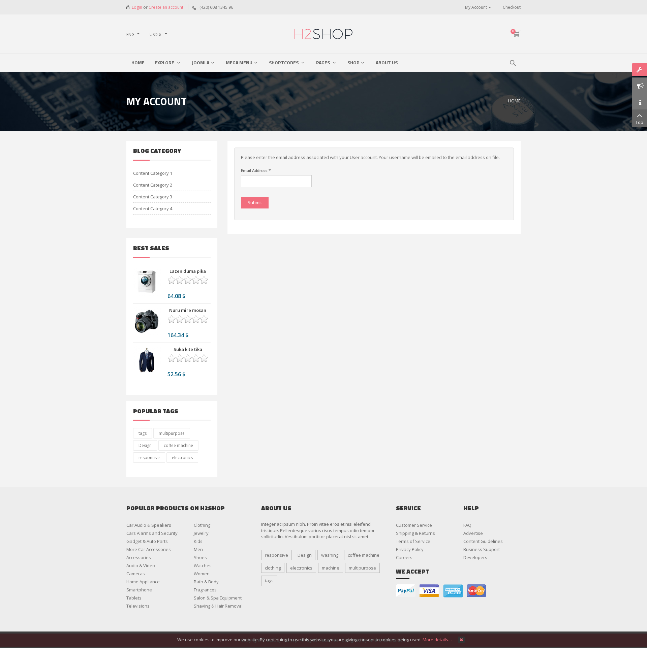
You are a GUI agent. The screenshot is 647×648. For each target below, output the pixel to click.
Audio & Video (140, 565)
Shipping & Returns (415, 533)
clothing (273, 568)
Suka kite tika (188, 349)
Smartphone (139, 590)
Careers (404, 557)
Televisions (138, 606)
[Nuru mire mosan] (147, 321)
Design (145, 445)
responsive (149, 457)
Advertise (473, 533)
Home (514, 101)
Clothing (202, 525)
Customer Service (414, 525)
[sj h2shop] (323, 34)
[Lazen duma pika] (147, 282)
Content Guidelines (483, 541)
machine (330, 568)
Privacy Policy (410, 549)
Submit (255, 202)
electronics (182, 457)
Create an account (166, 7)
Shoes (200, 557)
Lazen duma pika (188, 271)
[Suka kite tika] (147, 360)
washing (329, 555)
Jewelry (201, 533)
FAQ (467, 525)
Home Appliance (143, 582)
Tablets (134, 598)
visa (429, 590)
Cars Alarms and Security (152, 533)
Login (137, 7)
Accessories (138, 557)
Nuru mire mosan (187, 310)
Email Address (256, 170)
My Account (476, 7)
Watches (203, 565)
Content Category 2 (152, 185)
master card (476, 590)
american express (453, 590)
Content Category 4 (152, 208)
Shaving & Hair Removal (218, 606)
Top (639, 122)
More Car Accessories (148, 549)
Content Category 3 (152, 197)
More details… (437, 640)
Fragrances (205, 590)
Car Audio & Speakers (148, 525)
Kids (198, 541)
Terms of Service (413, 541)
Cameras (135, 574)
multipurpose (172, 433)
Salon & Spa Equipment (218, 598)
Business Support (481, 549)
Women (202, 574)
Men (198, 549)
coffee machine (178, 445)
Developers (475, 557)
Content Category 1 (152, 173)
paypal (405, 590)
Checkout (512, 7)
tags (142, 433)
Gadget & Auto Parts (147, 541)
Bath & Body (206, 582)
